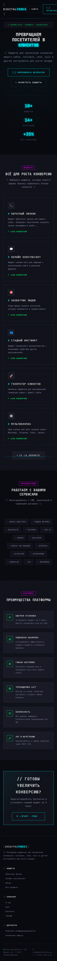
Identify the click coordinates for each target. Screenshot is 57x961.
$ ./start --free (28, 816)
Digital (15, 9)
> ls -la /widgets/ (28, 455)
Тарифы (9, 916)
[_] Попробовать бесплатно (28, 72)
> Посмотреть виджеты (28, 82)
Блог (8, 907)
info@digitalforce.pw (42, 952)
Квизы (8, 883)
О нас (8, 902)
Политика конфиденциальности (20, 931)
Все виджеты (12, 887)
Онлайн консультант (15, 878)
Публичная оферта (14, 935)
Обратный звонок (14, 874)
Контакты (10, 911)
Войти (33, 9)
